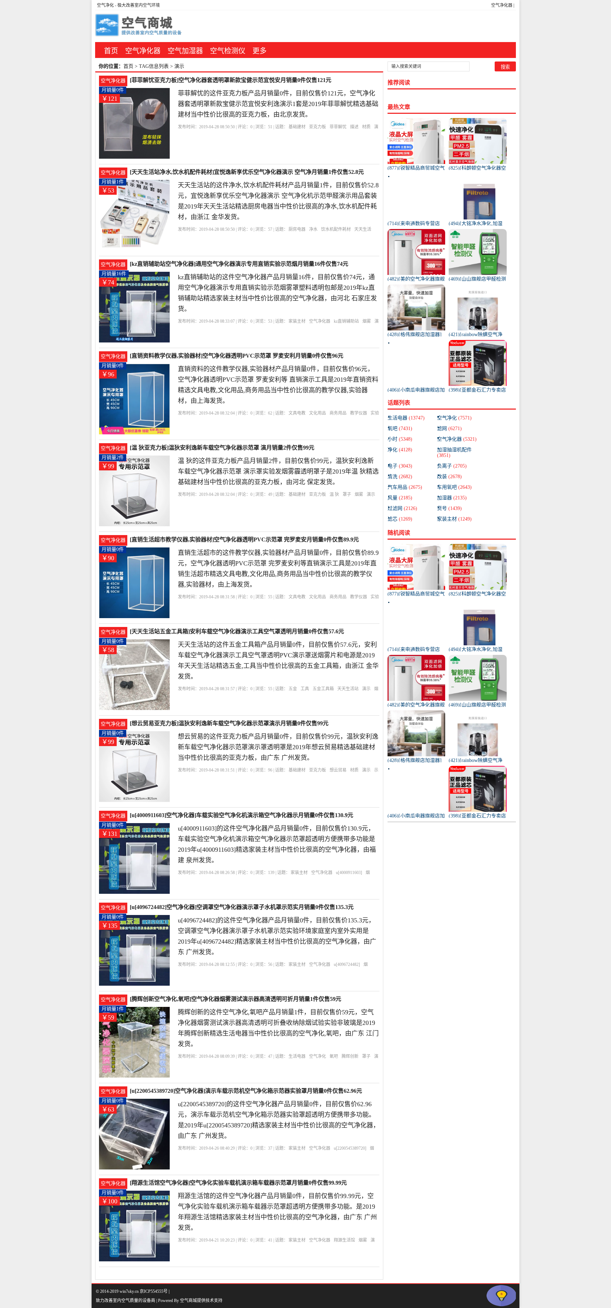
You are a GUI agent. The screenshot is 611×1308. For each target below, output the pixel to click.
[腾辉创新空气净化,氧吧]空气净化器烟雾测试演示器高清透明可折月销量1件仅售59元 (235, 999)
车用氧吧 (454, 487)
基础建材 (297, 126)
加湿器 (452, 497)
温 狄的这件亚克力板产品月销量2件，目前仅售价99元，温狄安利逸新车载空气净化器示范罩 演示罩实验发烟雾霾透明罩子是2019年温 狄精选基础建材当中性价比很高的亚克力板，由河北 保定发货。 (278, 471)
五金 (293, 688)
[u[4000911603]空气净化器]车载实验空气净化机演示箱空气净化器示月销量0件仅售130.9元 (241, 815)
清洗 (400, 476)
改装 (449, 476)
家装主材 (297, 321)
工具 (305, 688)
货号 (449, 508)
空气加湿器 (185, 51)
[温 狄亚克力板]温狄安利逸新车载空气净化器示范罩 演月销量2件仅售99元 (222, 448)
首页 (111, 51)
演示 (371, 494)
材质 (366, 126)
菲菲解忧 (338, 126)
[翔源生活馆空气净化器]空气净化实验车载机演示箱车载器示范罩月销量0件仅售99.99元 (238, 1183)
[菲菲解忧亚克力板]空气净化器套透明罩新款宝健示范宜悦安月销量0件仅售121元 (230, 80)
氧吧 (334, 1056)
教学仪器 (358, 413)
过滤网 (402, 508)
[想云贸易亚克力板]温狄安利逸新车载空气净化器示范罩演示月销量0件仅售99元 (229, 723)
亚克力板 (317, 126)
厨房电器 (297, 229)
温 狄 (334, 494)
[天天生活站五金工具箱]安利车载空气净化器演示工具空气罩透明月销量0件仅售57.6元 (237, 631)
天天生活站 (348, 688)
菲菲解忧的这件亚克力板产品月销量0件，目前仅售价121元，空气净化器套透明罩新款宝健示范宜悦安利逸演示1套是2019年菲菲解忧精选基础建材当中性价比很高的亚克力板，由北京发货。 (278, 104)
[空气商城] (139, 26)
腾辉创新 (350, 1056)
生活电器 (297, 1056)
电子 (400, 466)
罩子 (347, 494)
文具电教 (297, 413)
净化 (400, 449)
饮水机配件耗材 (336, 229)
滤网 (449, 428)
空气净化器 (501, 5)
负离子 (452, 466)
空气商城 (188, 1300)
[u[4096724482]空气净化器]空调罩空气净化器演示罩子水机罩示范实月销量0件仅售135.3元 (242, 907)
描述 (354, 126)
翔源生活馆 (344, 1240)
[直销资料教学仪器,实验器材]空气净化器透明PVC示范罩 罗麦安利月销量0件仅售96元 (236, 356)
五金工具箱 (323, 688)
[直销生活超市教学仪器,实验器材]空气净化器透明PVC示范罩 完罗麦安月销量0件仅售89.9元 (244, 539)
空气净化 (105, 5)
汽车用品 (405, 487)
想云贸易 (338, 770)
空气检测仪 (227, 51)
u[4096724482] (347, 964)
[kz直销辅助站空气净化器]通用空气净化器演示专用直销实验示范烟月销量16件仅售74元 (239, 264)
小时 (400, 439)
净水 (313, 229)
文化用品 (317, 413)
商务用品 (338, 413)
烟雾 (366, 321)
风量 (400, 497)
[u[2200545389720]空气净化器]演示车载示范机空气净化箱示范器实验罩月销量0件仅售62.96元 (246, 1091)
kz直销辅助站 (346, 321)
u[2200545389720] (350, 1148)
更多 (259, 51)
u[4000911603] (349, 872)
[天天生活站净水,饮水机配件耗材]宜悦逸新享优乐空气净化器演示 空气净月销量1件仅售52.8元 (247, 172)
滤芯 (400, 519)
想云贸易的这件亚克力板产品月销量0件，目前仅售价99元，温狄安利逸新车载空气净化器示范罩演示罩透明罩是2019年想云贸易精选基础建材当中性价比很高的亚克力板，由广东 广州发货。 (278, 747)
